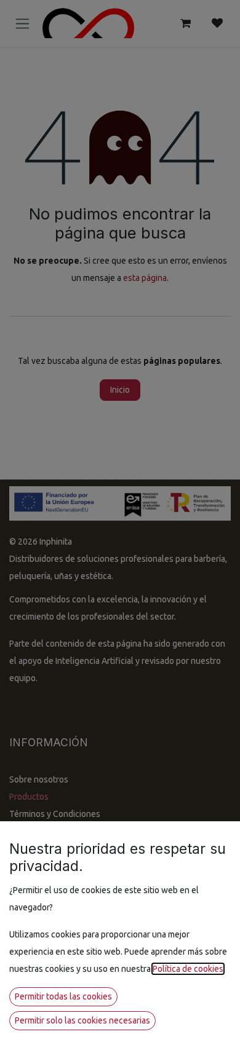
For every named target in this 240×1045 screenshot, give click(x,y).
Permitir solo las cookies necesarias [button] (82, 1020)
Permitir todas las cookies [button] (63, 996)
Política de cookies (188, 969)
